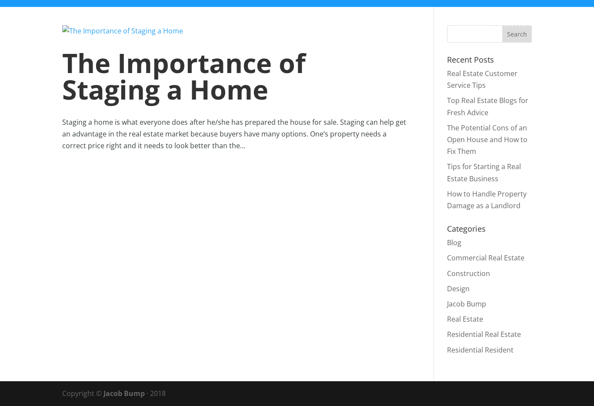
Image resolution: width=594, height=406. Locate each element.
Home (268, 24)
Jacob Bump (466, 304)
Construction (468, 273)
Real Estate (465, 319)
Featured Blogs (416, 24)
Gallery (472, 24)
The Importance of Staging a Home (184, 76)
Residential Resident (480, 350)
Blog (300, 24)
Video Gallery (348, 24)
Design (458, 288)
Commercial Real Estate (485, 258)
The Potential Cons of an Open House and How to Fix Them (487, 139)
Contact (515, 24)
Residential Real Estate (484, 334)
